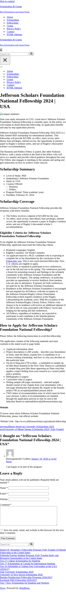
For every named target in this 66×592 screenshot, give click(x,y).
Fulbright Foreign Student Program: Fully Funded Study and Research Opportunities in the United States (29, 556)
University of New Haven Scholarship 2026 (21, 574)
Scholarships (13, 20)
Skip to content (7, 1)
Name (4, 488)
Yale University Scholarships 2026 (16, 572)
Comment (5, 504)
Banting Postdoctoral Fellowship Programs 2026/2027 (26, 577)
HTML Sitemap (14, 34)
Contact (10, 31)
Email (4, 493)
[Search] (1, 50)
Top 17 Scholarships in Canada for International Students (27, 563)
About (10, 17)
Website (4, 499)
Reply (9, 461)
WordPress (24, 588)
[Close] (5, 60)
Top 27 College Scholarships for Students (20, 561)
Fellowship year (13, 261)
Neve (2, 588)
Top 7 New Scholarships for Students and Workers (24, 583)
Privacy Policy (14, 28)
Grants (10, 25)
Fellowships (12, 23)
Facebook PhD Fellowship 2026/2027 (18, 580)
